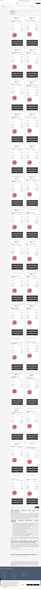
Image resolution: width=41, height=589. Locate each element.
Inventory (3, 572)
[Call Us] (34, 0)
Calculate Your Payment (17, 40)
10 (31, 507)
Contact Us (17, 76)
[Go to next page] (38, 11)
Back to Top (37, 507)
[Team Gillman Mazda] (17, 3)
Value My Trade (23, 575)
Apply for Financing (24, 574)
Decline (30, 584)
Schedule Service (38, 3)
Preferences (23, 584)
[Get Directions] (36, 0)
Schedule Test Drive (17, 74)
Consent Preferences (0, 580)
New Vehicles (4, 574)
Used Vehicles (4, 575)
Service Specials (14, 575)
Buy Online (34, 3)
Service (13, 572)
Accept (36, 584)
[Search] (38, 0)
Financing (23, 572)
